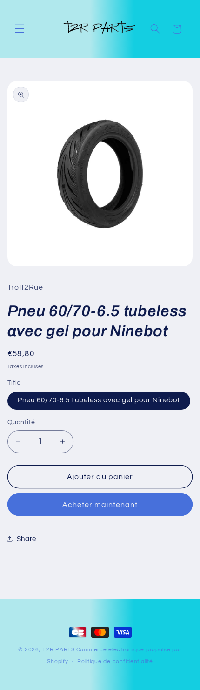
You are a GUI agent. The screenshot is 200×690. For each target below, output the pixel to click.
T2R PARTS (58, 649)
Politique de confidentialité (115, 661)
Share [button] (26, 538)
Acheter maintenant (100, 504)
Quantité (21, 422)
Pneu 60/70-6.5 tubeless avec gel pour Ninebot (99, 400)
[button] (19, 29)
